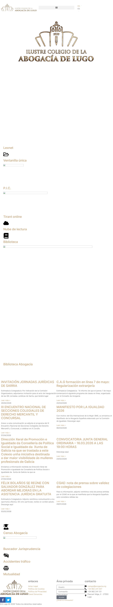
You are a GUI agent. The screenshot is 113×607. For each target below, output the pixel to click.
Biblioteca (10, 242)
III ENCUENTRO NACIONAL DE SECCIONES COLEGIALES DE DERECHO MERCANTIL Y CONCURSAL (23, 412)
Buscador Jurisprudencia (21, 549)
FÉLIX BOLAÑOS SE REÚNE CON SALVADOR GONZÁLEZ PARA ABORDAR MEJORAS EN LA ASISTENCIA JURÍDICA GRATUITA (26, 488)
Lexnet (8, 148)
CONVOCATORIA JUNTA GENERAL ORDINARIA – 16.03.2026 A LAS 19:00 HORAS (82, 443)
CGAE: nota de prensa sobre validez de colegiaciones (82, 485)
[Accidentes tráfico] (6, 555)
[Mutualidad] (6, 568)
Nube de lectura (15, 229)
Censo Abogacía (15, 533)
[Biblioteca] (6, 235)
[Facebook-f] (3, 600)
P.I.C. (7, 188)
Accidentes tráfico (16, 561)
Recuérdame (62, 594)
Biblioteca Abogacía (18, 364)
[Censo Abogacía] (6, 527)
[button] (56, 7)
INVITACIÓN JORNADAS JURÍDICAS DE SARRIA (27, 384)
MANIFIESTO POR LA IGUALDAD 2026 (80, 409)
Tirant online (12, 217)
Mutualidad (11, 574)
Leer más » (5, 400)
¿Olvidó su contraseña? (64, 600)
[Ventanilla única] (6, 154)
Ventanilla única (15, 160)
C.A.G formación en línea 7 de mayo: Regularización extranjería (83, 384)
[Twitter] (8, 600)
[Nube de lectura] (6, 223)
